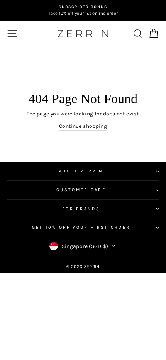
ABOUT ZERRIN (81, 170)
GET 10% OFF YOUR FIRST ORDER (81, 227)
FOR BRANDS (81, 208)
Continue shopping (83, 126)
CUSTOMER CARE (81, 189)
